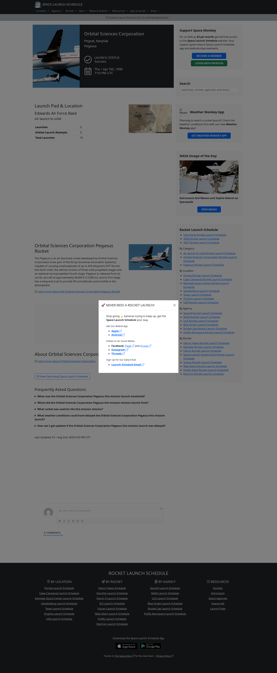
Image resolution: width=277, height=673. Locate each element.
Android (116, 335)
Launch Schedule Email (126, 364)
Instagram (118, 349)
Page (128, 346)
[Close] (174, 305)
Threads (116, 353)
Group (144, 346)
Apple (115, 331)
